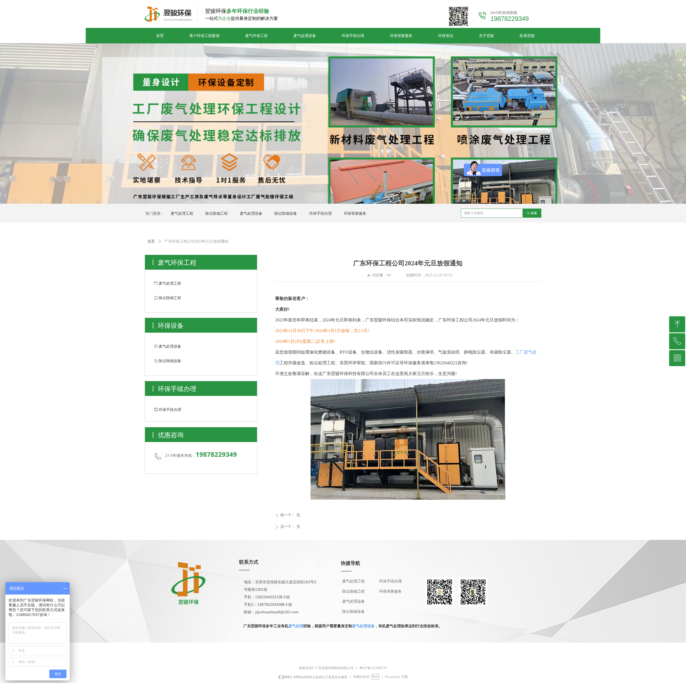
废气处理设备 (363, 626)
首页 (151, 241)
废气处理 (295, 626)
